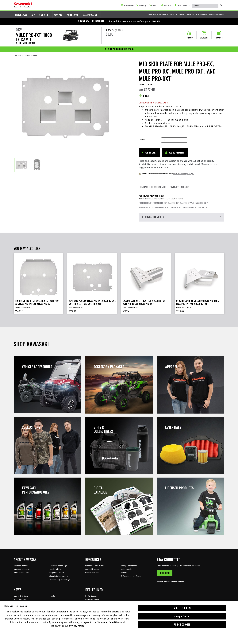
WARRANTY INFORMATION (180, 187)
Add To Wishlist (176, 152)
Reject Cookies (182, 624)
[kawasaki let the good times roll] (23, 5)
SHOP (181, 14)
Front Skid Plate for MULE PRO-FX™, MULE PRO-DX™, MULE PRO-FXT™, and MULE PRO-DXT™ (173, 203)
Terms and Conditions (109, 622)
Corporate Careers (56, 573)
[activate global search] (221, 5)
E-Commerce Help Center (131, 576)
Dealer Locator (91, 596)
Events (52, 596)
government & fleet (167, 14)
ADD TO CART (150, 152)
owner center (192, 14)
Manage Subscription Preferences (170, 581)
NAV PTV (58, 14)
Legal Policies (55, 569)
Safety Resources (92, 573)
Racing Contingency (129, 566)
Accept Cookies (182, 608)
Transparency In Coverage (59, 580)
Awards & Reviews (21, 596)
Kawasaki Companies (22, 569)
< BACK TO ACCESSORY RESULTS (25, 55)
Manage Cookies (182, 616)
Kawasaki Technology (58, 566)
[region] (119, 615)
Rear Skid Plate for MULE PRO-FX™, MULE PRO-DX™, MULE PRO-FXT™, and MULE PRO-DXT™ (173, 207)
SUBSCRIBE (165, 573)
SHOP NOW (156, 21)
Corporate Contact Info (94, 566)
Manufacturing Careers (58, 576)
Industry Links (126, 569)
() (142, 5)
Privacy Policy (76, 625)
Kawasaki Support (92, 569)
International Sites (21, 573)
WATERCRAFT (73, 14)
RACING (203, 14)
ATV (33, 14)
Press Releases (20, 599)
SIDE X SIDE (44, 14)
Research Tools (215, 14)
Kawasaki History (20, 566)
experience (152, 14)
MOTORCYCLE (21, 14)
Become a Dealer (92, 599)
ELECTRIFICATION (90, 14)
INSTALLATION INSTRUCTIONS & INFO (153, 187)
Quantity (142, 139)
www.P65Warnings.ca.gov (183, 174)
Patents (124, 573)
